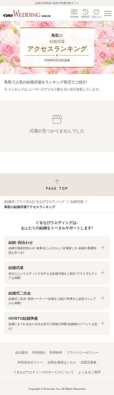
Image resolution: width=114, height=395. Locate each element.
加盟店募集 (89, 362)
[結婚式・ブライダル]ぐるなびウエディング (34, 201)
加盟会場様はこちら (61, 362)
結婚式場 (77, 201)
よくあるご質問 (89, 372)
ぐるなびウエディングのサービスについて (43, 372)
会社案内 (21, 352)
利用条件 (56, 352)
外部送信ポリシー (30, 362)
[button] (57, 247)
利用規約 (38, 352)
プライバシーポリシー (83, 352)
